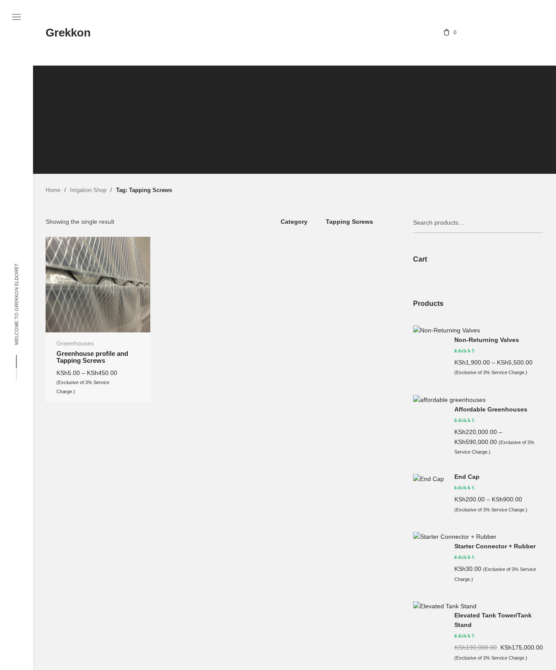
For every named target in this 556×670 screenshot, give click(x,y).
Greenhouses (75, 343)
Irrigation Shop (88, 190)
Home (53, 190)
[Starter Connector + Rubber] (454, 536)
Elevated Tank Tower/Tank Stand (493, 620)
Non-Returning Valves (486, 340)
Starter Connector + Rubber (495, 546)
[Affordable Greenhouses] (449, 400)
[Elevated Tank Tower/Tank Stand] (445, 606)
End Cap (467, 477)
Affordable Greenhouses (490, 409)
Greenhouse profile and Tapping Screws (92, 357)
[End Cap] (428, 479)
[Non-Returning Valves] (446, 330)
